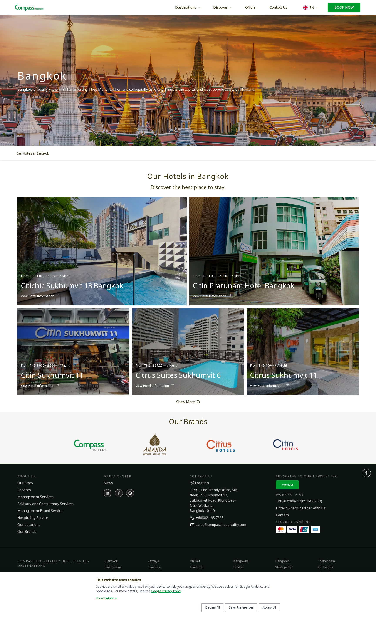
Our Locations (28, 524)
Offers (250, 7)
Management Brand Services (40, 511)
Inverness (154, 567)
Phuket (195, 561)
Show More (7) (188, 402)
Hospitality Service (32, 517)
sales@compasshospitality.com (221, 524)
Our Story (25, 483)
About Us (26, 476)
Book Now (344, 7)
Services (24, 490)
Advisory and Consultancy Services (45, 504)
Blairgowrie (241, 561)
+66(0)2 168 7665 (209, 517)
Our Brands (26, 531)
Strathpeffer (284, 567)
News (108, 483)
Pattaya (153, 561)
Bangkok (111, 561)
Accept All (270, 607)
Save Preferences (241, 607)
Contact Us (278, 7)
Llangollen (282, 561)
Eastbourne (113, 567)
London (238, 567)
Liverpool (196, 567)
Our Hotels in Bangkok (33, 153)
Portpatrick (326, 567)
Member (287, 484)
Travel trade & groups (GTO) (299, 501)
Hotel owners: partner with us (300, 508)
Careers (282, 515)
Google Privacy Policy (166, 591)
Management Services (35, 497)
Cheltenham (326, 561)
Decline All (212, 607)
